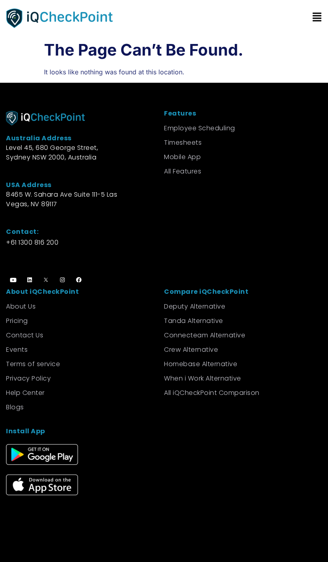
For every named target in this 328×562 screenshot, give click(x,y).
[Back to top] (308, 546)
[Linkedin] (30, 280)
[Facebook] (79, 280)
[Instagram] (62, 280)
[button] (243, 18)
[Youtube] (13, 280)
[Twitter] (46, 280)
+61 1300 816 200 (32, 242)
